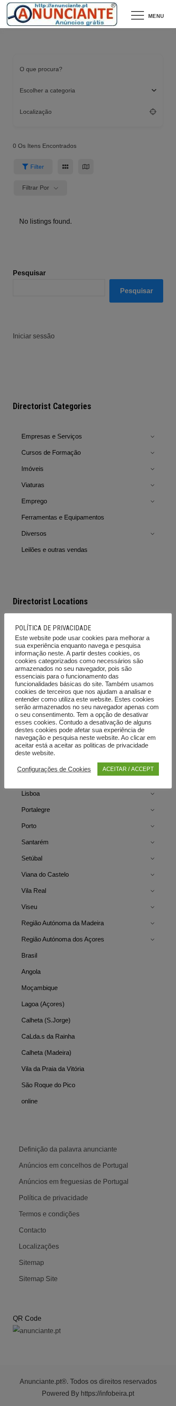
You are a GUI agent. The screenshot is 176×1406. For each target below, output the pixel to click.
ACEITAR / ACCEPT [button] (128, 769)
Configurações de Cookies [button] (54, 769)
